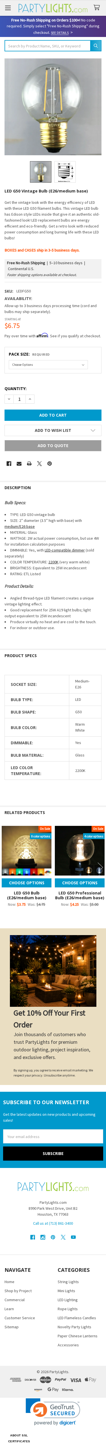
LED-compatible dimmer (65, 550)
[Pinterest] (49, 463)
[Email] (19, 463)
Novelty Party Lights (74, 1326)
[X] (39, 463)
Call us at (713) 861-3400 (53, 1223)
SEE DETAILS (60, 32)
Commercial (15, 1299)
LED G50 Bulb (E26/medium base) (26, 895)
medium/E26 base (20, 526)
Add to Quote (53, 445)
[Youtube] (73, 1237)
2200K (53, 562)
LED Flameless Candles (77, 1317)
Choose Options (26, 882)
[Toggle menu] (8, 8)
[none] (53, 106)
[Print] (29, 463)
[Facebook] (9, 463)
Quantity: (16, 388)
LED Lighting (68, 1299)
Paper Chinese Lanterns (78, 1335)
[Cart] (98, 8)
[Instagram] (42, 1237)
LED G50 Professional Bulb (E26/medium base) (79, 895)
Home (9, 1281)
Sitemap (12, 1326)
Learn (9, 1308)
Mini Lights (66, 1290)
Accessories (68, 1344)
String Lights (68, 1281)
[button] (53, 430)
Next (100, 867)
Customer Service (20, 1317)
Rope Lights (68, 1308)
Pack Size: (29, 354)
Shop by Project (18, 1290)
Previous (5, 867)
